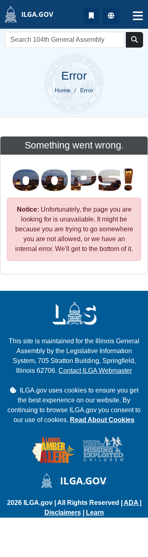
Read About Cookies (102, 419)
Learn (95, 512)
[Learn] (91, 16)
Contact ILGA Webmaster (95, 370)
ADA (132, 502)
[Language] (111, 16)
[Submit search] (134, 40)
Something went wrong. (74, 145)
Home (62, 90)
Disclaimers (62, 512)
